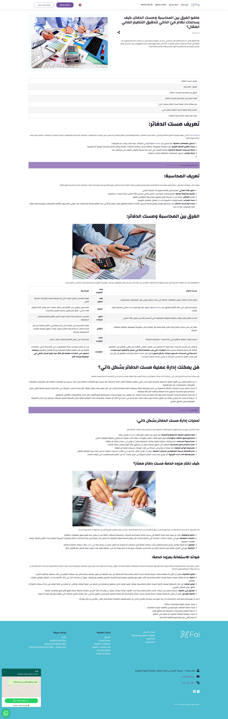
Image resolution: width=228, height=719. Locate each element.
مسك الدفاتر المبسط (173, 165)
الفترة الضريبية (185, 410)
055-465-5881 (188, 683)
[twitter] (198, 691)
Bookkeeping (192, 135)
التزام (178, 207)
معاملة (158, 143)
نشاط (130, 307)
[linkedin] (194, 691)
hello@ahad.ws (188, 676)
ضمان (192, 197)
